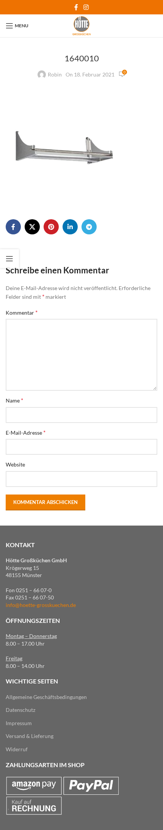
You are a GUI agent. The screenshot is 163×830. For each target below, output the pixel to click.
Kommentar (22, 312)
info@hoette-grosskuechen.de (41, 605)
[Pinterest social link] (51, 226)
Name (14, 400)
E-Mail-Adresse (25, 432)
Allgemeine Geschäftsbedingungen (46, 697)
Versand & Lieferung (29, 736)
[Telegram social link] (89, 226)
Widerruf (17, 749)
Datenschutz (20, 710)
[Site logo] (81, 25)
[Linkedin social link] (70, 226)
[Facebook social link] (76, 7)
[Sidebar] (9, 258)
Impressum (19, 723)
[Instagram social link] (86, 7)
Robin (55, 74)
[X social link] (32, 226)
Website (15, 464)
